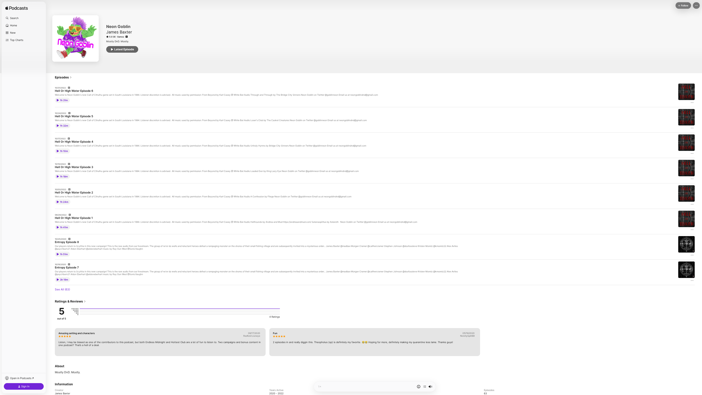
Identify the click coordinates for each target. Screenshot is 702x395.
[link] (63, 77)
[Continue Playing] (424, 386)
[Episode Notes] (418, 386)
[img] (16, 8)
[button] (24, 18)
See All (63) (62, 289)
